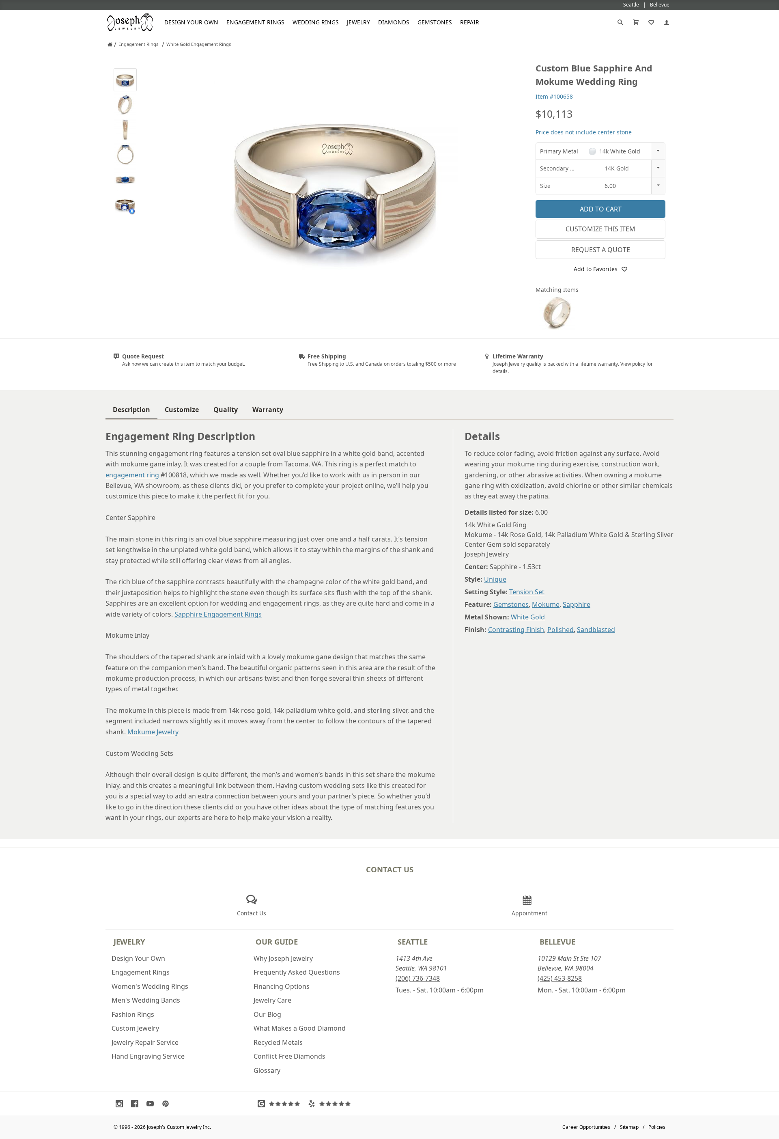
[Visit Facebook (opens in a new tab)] (136, 1103)
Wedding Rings (316, 22)
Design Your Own (191, 22)
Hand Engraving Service (148, 1056)
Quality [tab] (225, 409)
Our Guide (277, 941)
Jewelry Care (272, 1000)
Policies (656, 1127)
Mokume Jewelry (153, 731)
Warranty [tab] (267, 409)
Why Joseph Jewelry (283, 958)
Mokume (546, 604)
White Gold (528, 617)
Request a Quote (600, 249)
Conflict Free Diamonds (289, 1056)
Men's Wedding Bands (146, 1000)
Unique (495, 579)
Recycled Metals (278, 1042)
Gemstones (434, 22)
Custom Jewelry (135, 1028)
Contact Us (389, 869)
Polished (560, 629)
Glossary (267, 1070)
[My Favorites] (651, 22)
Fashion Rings (133, 1014)
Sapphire (576, 604)
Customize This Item (600, 228)
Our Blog (267, 1014)
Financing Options (282, 986)
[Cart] (636, 22)
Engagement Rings (255, 22)
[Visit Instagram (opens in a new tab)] (121, 1103)
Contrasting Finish (516, 629)
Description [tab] (131, 409)
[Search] (620, 22)
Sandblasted (596, 629)
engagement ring (132, 474)
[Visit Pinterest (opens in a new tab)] (167, 1103)
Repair (469, 22)
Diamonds (393, 22)
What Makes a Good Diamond (300, 1028)
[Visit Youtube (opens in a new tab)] (152, 1103)
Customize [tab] (182, 409)
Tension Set (526, 591)
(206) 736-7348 (418, 978)
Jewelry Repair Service (145, 1042)
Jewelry (358, 22)
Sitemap (629, 1127)
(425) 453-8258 (560, 978)
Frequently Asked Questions (297, 972)
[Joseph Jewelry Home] (110, 44)
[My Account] (667, 22)
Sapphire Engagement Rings (218, 614)
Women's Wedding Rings (150, 986)
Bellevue (557, 941)
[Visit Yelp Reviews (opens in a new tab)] (331, 1103)
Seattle (413, 941)
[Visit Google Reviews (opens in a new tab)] (281, 1103)
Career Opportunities (586, 1127)
